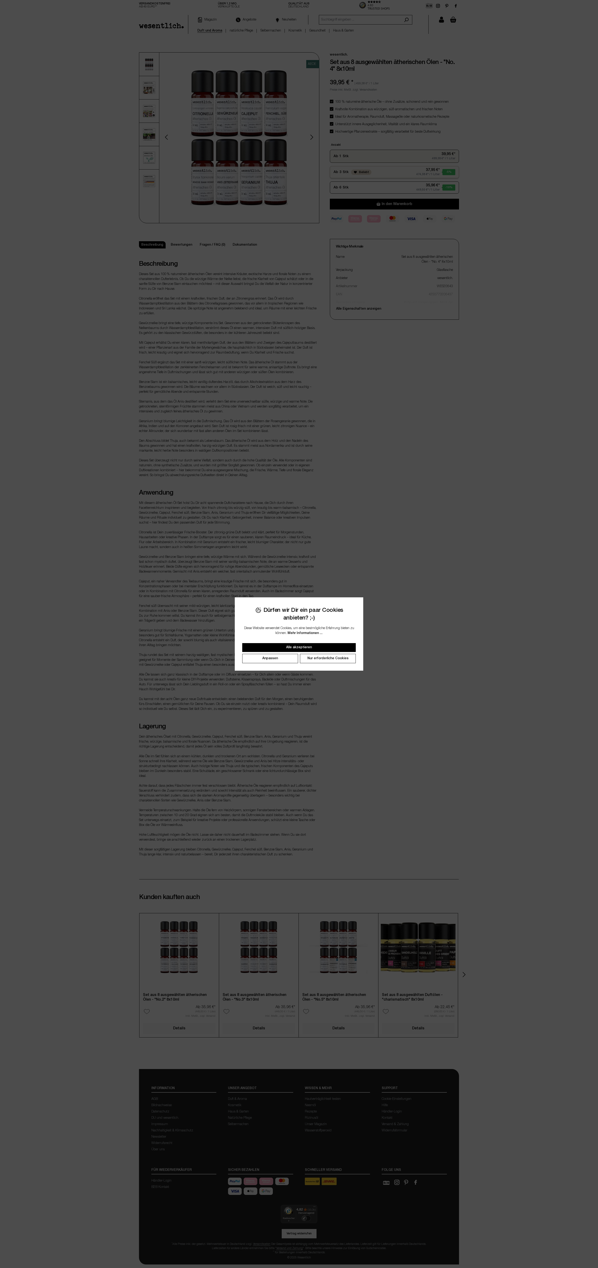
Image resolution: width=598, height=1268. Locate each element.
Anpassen (270, 658)
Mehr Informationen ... (305, 633)
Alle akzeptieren (299, 647)
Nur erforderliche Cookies (328, 658)
